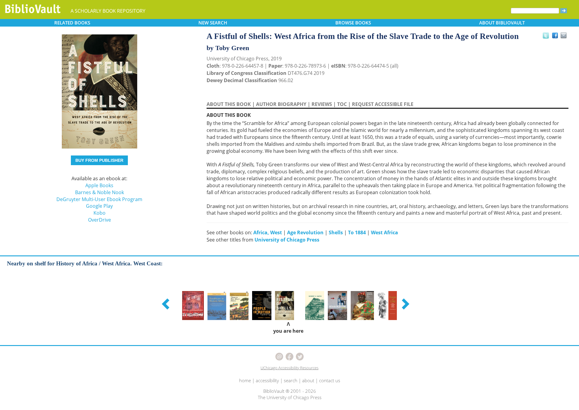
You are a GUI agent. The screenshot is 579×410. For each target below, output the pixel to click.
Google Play (99, 206)
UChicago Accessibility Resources (289, 367)
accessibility (267, 380)
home (245, 380)
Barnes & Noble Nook (99, 192)
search (290, 380)
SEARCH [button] (212, 23)
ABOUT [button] (502, 23)
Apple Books (99, 185)
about (308, 380)
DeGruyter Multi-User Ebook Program (99, 199)
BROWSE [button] (353, 23)
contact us (329, 380)
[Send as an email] (563, 35)
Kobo (99, 213)
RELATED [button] (72, 23)
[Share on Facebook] (556, 37)
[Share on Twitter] (545, 35)
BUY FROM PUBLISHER (99, 160)
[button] (166, 304)
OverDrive (99, 219)
